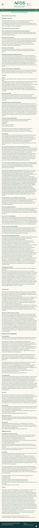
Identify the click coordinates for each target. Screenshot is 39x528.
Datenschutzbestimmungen (28, 524)
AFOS (5, 523)
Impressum (25, 523)
